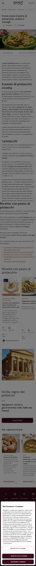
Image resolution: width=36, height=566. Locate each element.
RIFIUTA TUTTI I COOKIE (18, 548)
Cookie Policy (7, 543)
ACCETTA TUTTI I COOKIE (19, 556)
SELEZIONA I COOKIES (18, 562)
